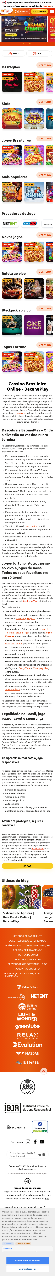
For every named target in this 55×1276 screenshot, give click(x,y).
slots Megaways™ (25, 618)
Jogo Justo (33, 968)
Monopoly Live (40, 668)
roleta (19, 643)
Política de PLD (14, 945)
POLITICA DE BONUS (28, 954)
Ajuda (19, 968)
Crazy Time (25, 668)
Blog (44, 964)
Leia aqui (47, 6)
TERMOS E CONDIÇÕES (38, 945)
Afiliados (40, 940)
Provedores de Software (23, 964)
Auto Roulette (12, 689)
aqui (47, 1198)
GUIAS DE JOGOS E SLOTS (27, 959)
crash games (20, 413)
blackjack (10, 643)
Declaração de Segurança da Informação (21, 974)
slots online (31, 525)
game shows (38, 848)
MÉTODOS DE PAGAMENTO (27, 936)
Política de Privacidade (27, 950)
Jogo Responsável (20, 940)
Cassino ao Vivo (30, 601)
